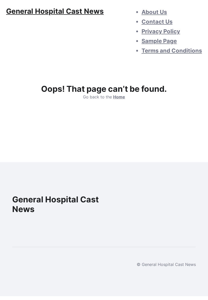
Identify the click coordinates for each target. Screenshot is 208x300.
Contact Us (157, 21)
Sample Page (159, 41)
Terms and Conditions (172, 50)
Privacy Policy (161, 31)
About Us (154, 12)
